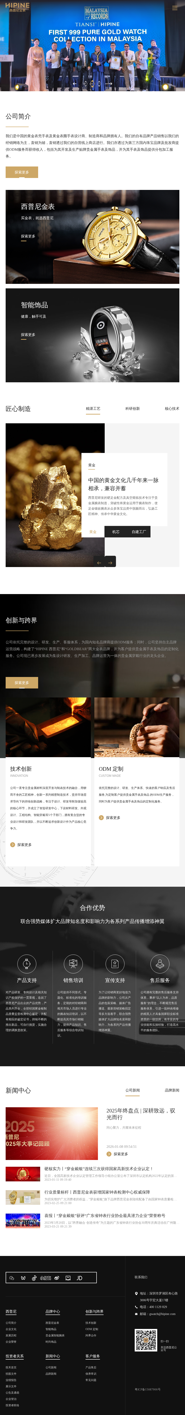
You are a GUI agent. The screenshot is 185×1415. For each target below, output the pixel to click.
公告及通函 (12, 1392)
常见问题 (91, 1380)
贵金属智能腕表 (55, 1335)
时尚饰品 (51, 1341)
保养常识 (91, 1373)
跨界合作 (91, 1335)
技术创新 (91, 1322)
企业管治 (11, 1399)
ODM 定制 (92, 1329)
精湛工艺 (93, 408)
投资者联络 (12, 1405)
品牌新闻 (172, 1090)
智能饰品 (51, 1329)
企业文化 (11, 1329)
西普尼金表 (52, 1322)
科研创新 (132, 408)
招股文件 (11, 1373)
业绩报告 (11, 1380)
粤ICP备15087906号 (148, 1389)
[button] (74, 84)
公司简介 (11, 1322)
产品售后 (91, 1367)
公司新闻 (132, 1090)
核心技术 (172, 408)
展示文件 (11, 1386)
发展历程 (11, 1335)
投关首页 (11, 1367)
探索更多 (22, 172)
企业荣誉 (11, 1341)
